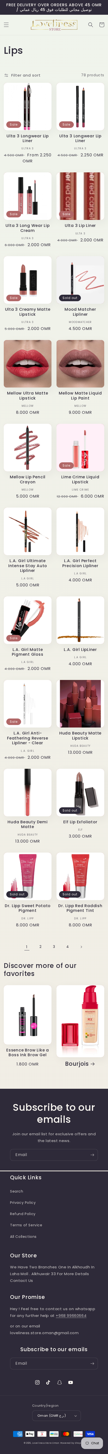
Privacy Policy (23, 1202)
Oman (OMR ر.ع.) (51, 1415)
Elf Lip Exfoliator (80, 822)
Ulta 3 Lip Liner (80, 225)
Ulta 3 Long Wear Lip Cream (28, 228)
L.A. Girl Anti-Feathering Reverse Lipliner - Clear (27, 738)
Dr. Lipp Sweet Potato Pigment (27, 908)
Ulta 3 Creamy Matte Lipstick (27, 311)
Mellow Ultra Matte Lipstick (27, 395)
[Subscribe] (92, 1155)
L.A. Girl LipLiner (80, 649)
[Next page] (81, 946)
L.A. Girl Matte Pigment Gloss (27, 652)
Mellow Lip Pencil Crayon (27, 479)
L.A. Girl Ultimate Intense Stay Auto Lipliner (27, 565)
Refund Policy (23, 1213)
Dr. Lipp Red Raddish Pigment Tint (80, 908)
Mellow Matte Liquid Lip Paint (80, 395)
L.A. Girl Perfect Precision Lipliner (80, 563)
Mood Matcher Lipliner (80, 311)
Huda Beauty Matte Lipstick (80, 735)
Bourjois (77, 1063)
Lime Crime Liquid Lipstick (80, 479)
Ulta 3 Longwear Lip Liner (28, 138)
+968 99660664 (71, 1315)
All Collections (23, 1236)
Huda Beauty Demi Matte (27, 824)
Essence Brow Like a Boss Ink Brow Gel (27, 1052)
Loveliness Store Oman (45, 1442)
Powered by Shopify (72, 1442)
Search (16, 1191)
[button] (6, 24)
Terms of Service (26, 1225)
